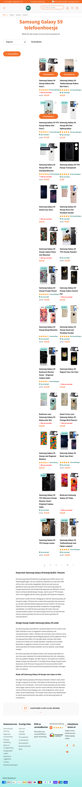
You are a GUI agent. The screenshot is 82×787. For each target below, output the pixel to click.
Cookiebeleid (23, 740)
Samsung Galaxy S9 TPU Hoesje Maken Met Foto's (49, 125)
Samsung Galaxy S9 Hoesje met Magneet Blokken (47, 456)
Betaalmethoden (25, 746)
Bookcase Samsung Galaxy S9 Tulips (68, 496)
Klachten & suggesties (7, 757)
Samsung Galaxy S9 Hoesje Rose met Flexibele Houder (68, 209)
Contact (6, 762)
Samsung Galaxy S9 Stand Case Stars (47, 208)
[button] (4, 8)
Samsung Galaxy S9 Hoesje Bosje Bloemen (48, 328)
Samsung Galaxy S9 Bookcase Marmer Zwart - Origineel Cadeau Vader (47, 373)
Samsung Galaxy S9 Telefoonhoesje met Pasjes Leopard (68, 543)
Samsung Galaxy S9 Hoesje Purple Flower (48, 289)
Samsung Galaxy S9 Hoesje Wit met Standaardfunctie (47, 167)
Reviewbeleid (23, 743)
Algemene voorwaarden (8, 735)
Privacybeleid (23, 737)
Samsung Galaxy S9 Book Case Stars (68, 454)
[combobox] (52, 7)
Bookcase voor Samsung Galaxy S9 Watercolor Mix (47, 417)
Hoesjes (12, 15)
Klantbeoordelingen (10, 765)
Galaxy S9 (25, 15)
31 (67, 565)
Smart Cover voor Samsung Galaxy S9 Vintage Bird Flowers (68, 417)
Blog (20, 749)
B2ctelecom (12, 778)
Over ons (22, 728)
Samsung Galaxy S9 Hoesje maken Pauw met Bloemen (47, 252)
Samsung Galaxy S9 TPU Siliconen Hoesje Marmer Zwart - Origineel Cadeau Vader (48, 501)
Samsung (18, 15)
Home (6, 15)
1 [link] (44, 565)
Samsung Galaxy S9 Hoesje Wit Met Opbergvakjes (68, 125)
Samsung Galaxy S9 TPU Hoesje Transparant (70, 166)
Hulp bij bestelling (6, 741)
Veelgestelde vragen (7, 752)
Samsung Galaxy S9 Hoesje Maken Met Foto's (47, 83)
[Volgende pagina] (73, 564)
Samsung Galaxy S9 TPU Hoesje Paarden (68, 250)
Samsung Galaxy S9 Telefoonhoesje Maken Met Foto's (69, 83)
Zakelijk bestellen (22, 732)
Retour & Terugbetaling (8, 746)
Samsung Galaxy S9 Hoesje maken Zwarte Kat (69, 291)
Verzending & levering (8, 729)
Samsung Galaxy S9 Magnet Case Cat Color (69, 370)
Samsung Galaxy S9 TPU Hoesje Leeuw (47, 541)
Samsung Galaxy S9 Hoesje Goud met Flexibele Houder (68, 330)
